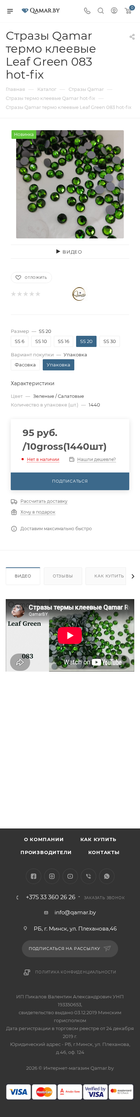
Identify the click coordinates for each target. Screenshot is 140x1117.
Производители (45, 852)
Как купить (109, 576)
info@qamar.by (75, 912)
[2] (19, 294)
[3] (25, 294)
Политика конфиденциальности (75, 972)
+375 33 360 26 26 (50, 897)
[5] (37, 294)
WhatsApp (107, 876)
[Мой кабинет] (114, 11)
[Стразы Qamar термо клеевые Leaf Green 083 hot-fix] (70, 183)
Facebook (33, 876)
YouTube (70, 876)
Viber (88, 876)
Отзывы (63, 576)
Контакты (104, 852)
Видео (23, 576)
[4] (31, 294)
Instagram (52, 876)
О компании (44, 839)
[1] (13, 294)
